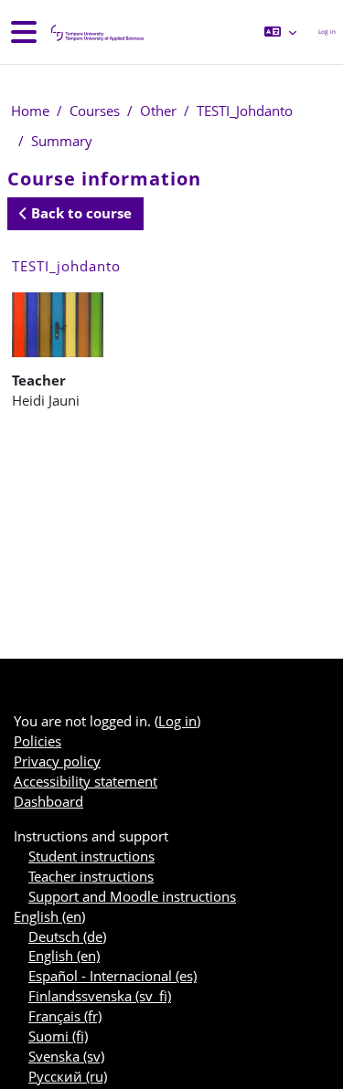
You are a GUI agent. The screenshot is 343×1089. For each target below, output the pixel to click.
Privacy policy (57, 761)
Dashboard (48, 801)
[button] (280, 32)
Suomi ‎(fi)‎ (58, 1036)
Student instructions (91, 856)
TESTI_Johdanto (245, 110)
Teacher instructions (91, 876)
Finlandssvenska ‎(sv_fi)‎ (99, 996)
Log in (327, 31)
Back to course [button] (79, 213)
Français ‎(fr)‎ (65, 1016)
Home (30, 110)
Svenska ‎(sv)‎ (66, 1056)
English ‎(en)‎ (49, 916)
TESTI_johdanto (66, 266)
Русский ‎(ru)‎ (67, 1076)
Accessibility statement (85, 781)
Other (158, 110)
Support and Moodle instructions (132, 896)
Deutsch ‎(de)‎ (67, 936)
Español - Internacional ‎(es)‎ (112, 976)
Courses (95, 110)
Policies (37, 741)
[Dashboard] (96, 32)
